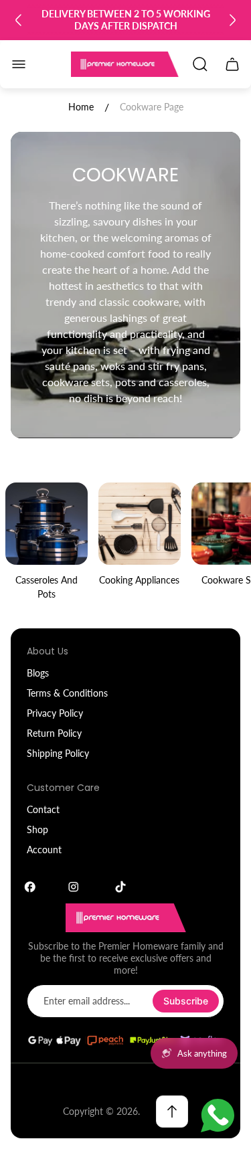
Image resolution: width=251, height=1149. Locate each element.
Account (44, 849)
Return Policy (54, 733)
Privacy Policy (55, 713)
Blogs (38, 673)
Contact (43, 809)
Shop (37, 829)
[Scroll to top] (172, 1111)
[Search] (200, 64)
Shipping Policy (58, 753)
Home (81, 106)
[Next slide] (232, 20)
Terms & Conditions (67, 693)
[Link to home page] (126, 917)
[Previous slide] (19, 20)
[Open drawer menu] (18, 64)
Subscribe (185, 1000)
